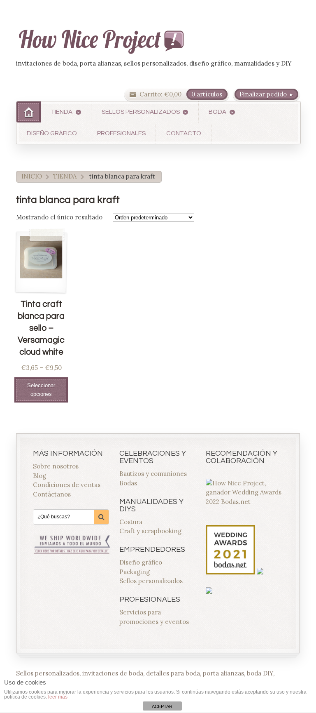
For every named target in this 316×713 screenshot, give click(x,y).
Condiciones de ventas (66, 485)
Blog (39, 476)
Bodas (128, 483)
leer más (57, 697)
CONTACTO (183, 133)
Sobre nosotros (56, 466)
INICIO (31, 176)
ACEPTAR (162, 706)
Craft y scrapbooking (150, 531)
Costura (130, 522)
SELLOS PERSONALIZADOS (141, 112)
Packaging (134, 572)
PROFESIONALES (121, 133)
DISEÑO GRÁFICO (52, 133)
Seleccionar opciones (41, 389)
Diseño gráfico (140, 562)
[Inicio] (28, 111)
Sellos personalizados (151, 581)
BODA (217, 112)
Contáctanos (52, 494)
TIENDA (61, 112)
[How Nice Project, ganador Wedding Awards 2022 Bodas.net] (244, 502)
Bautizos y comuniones (153, 474)
